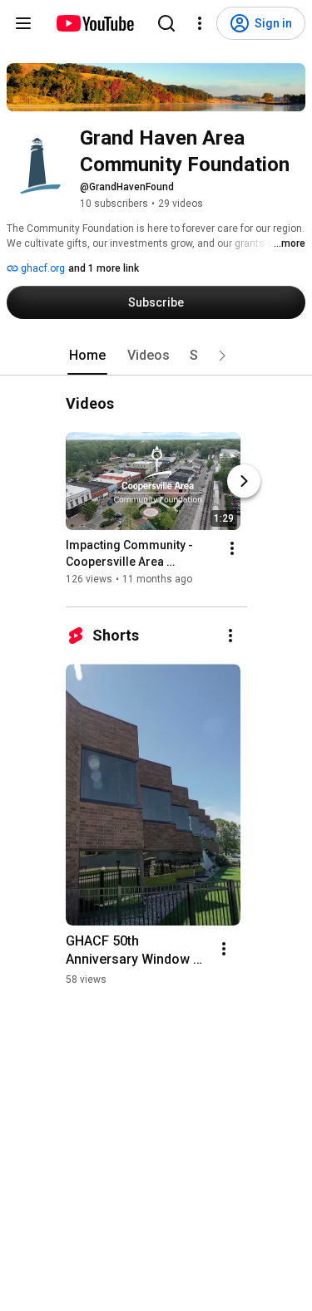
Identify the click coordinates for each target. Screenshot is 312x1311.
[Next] (243, 481)
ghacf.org (41, 268)
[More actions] (232, 548)
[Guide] (23, 23)
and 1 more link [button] (103, 268)
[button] (222, 356)
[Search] (166, 23)
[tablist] (156, 356)
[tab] (87, 356)
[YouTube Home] (94, 23)
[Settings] (200, 23)
